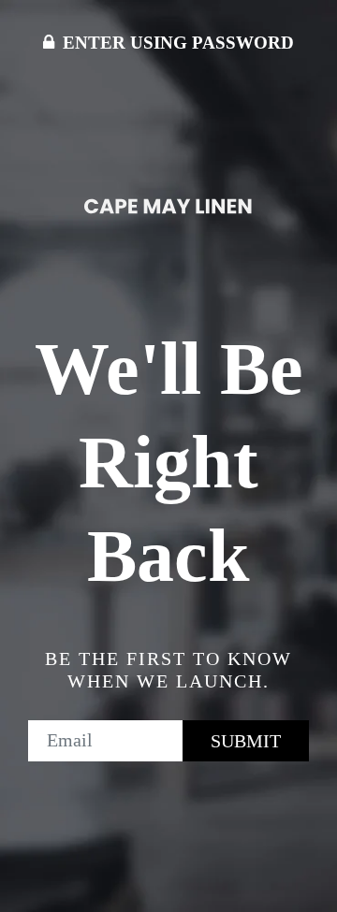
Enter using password (176, 42)
